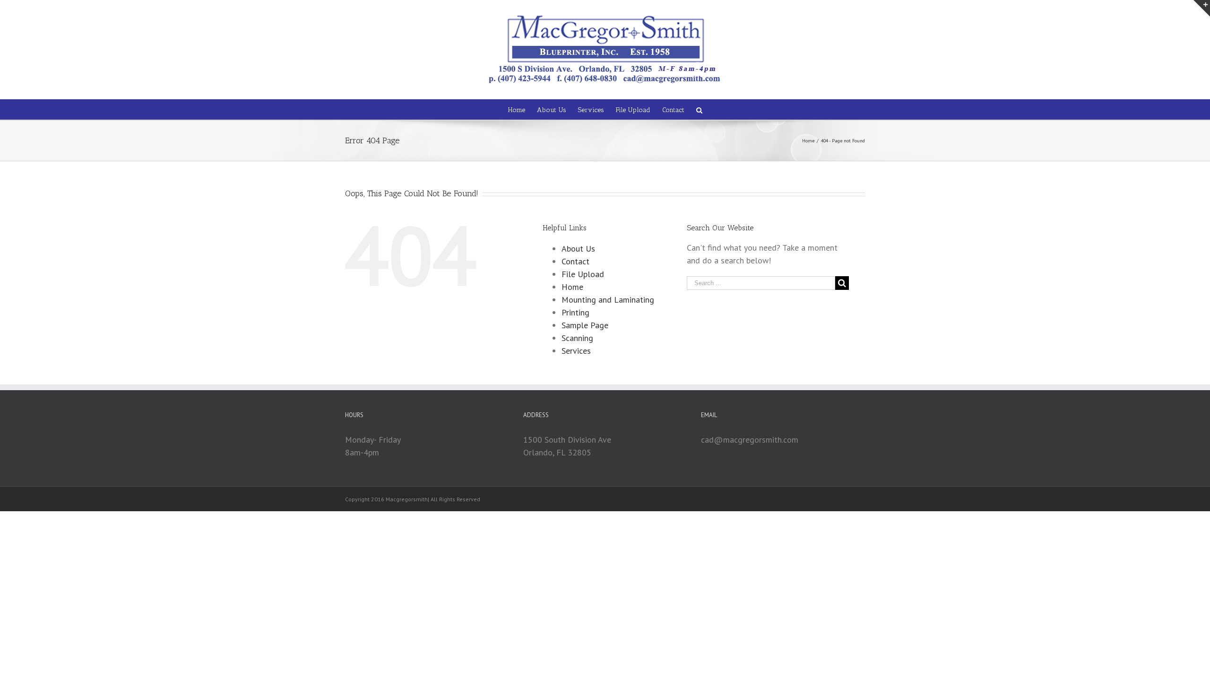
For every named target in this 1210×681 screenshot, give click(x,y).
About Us (578, 248)
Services (576, 350)
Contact (575, 261)
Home (572, 286)
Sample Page (585, 325)
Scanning (577, 337)
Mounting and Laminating (608, 299)
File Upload (583, 274)
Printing (575, 312)
